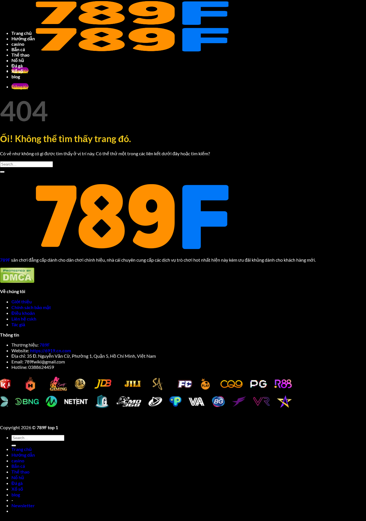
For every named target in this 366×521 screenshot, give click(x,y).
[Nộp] (2, 172)
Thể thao (20, 54)
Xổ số (17, 71)
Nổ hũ (17, 60)
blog (15, 76)
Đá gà (17, 65)
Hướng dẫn (23, 38)
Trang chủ (21, 33)
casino (17, 44)
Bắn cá (18, 49)
